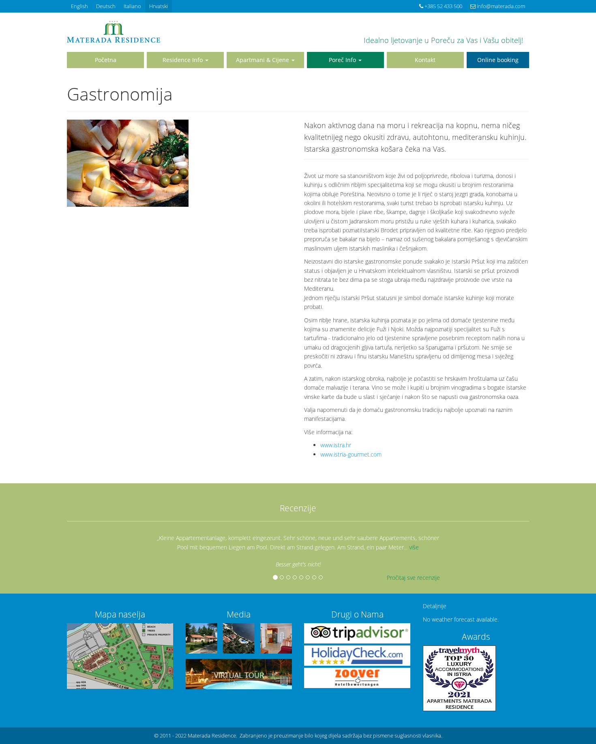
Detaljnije (434, 606)
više (414, 547)
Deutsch (106, 6)
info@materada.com (500, 6)
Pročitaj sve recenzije (413, 577)
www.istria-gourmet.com (351, 454)
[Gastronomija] (179, 163)
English (79, 6)
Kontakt (425, 60)
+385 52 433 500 (442, 6)
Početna (105, 60)
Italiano (132, 6)
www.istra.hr (335, 445)
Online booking (498, 60)
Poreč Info (343, 60)
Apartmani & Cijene (263, 60)
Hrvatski (158, 6)
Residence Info (183, 60)
